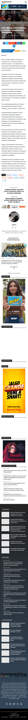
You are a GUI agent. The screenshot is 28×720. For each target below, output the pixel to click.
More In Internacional (13, 240)
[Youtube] (14, 704)
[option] (14, 253)
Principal (18, 256)
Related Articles (13, 238)
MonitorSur (17, 717)
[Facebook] (6, 704)
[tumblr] (21, 43)
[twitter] (7, 43)
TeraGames (11, 717)
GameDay (15, 713)
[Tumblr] (17, 704)
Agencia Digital (4, 717)
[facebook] (4, 43)
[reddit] (12, 43)
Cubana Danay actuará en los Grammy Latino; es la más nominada (14, 190)
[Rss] (21, 704)
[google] (10, 43)
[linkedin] (18, 43)
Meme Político (24, 717)
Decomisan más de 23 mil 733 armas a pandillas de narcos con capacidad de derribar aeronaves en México (11, 262)
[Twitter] (10, 704)
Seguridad (24, 256)
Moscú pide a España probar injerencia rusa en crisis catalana (14, 199)
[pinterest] (15, 43)
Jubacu (5, 35)
